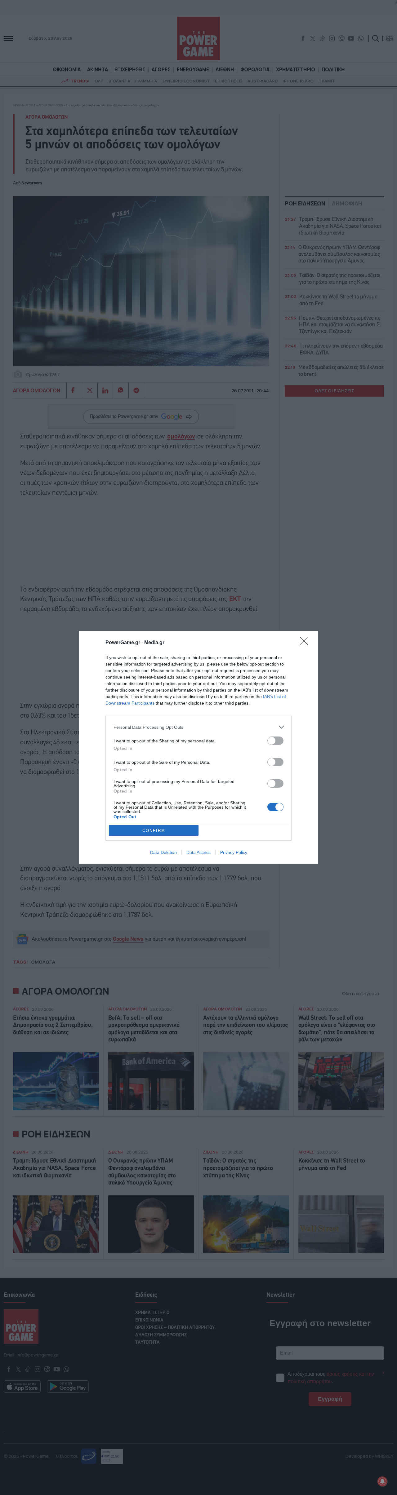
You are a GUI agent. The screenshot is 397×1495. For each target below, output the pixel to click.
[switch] (275, 741)
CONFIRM (153, 830)
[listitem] (198, 727)
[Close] (306, 643)
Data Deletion (163, 852)
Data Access (198, 852)
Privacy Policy (233, 852)
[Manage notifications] (382, 1481)
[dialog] (198, 747)
